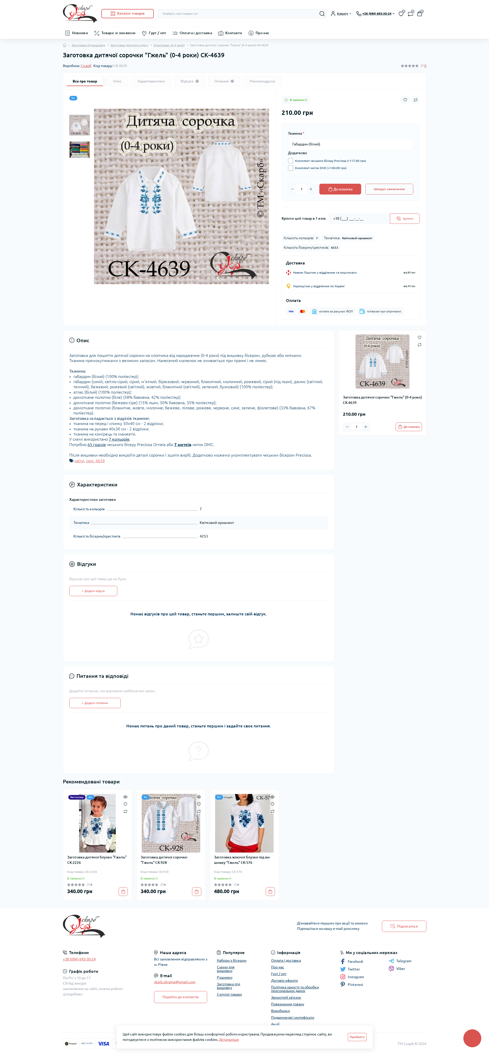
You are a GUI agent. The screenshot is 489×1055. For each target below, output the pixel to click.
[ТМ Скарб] (152, 926)
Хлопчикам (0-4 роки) (169, 45)
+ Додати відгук (93, 591)
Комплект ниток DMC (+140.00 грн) (321, 168)
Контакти (233, 33)
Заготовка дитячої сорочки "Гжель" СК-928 (164, 860)
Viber (400, 969)
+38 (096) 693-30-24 (79, 959)
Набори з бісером (231, 960)
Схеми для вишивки (226, 969)
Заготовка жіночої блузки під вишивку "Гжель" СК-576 (242, 860)
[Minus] (292, 189)
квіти (79, 460)
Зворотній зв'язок (286, 997)
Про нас (263, 33)
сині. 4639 (95, 460)
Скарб (86, 66)
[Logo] (80, 13)
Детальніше (229, 1040)
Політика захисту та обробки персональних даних (295, 989)
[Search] (322, 13)
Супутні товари (229, 994)
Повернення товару (287, 1004)
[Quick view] (125, 796)
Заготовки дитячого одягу (129, 45)
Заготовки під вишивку (88, 45)
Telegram (403, 961)
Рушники (224, 977)
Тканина (296, 133)
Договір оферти (284, 980)
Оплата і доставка (196, 33)
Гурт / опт (157, 33)
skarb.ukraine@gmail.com (174, 982)
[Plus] (311, 189)
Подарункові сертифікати (292, 1017)
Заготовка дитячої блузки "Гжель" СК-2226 (97, 860)
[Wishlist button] (405, 100)
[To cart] (123, 891)
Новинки (80, 33)
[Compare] (125, 811)
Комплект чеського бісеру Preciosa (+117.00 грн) (330, 160)
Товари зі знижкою (118, 33)
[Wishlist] (125, 804)
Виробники (280, 1011)
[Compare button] (415, 100)
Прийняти (357, 1037)
